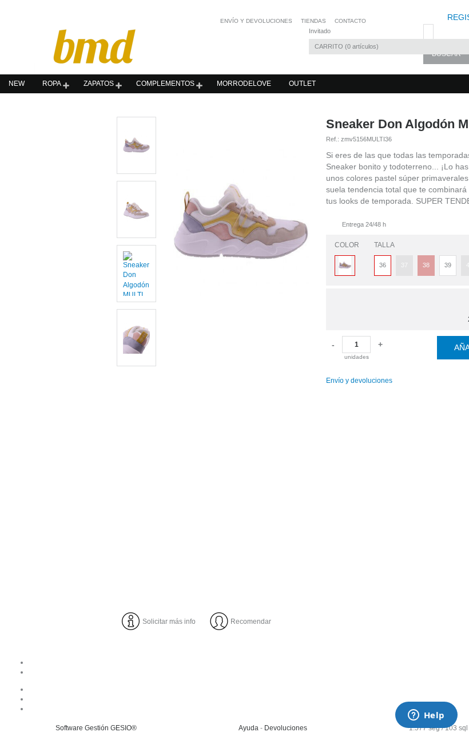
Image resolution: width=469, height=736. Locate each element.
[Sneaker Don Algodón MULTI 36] (241, 345)
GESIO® (123, 728)
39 (447, 265)
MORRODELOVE (244, 84)
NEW (17, 84)
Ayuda (249, 728)
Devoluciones (285, 728)
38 (426, 265)
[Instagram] (283, 699)
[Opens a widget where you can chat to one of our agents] (426, 716)
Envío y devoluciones (359, 381)
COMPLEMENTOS (165, 84)
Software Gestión (82, 728)
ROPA (51, 84)
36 (382, 265)
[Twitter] (283, 709)
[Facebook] (283, 689)
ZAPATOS (99, 84)
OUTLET (302, 84)
